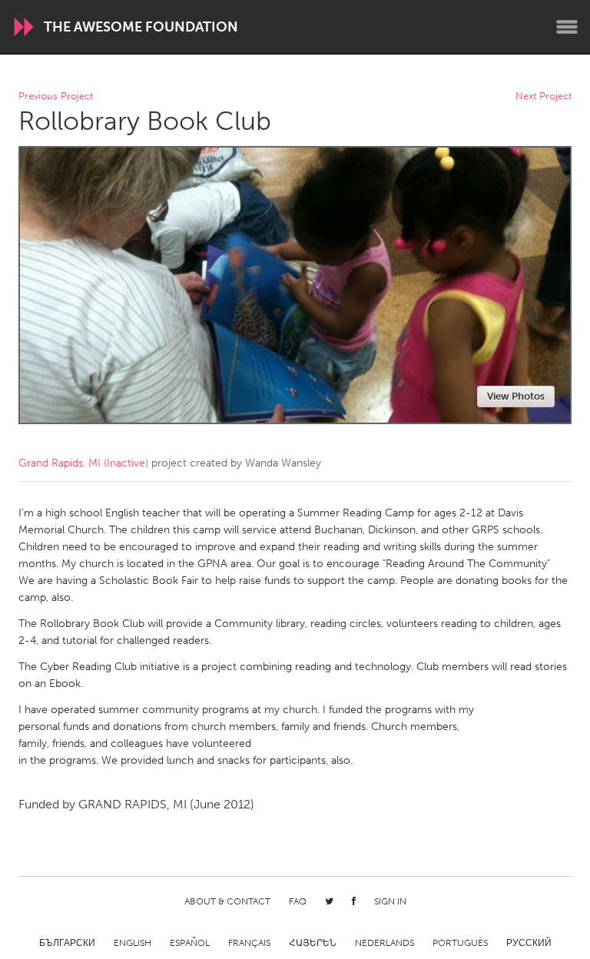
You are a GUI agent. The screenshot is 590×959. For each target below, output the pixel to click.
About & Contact (227, 901)
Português (460, 942)
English (132, 942)
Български (67, 942)
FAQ (298, 901)
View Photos (516, 396)
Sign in (390, 901)
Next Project (543, 96)
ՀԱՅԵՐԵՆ (312, 942)
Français (249, 942)
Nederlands (384, 942)
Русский (529, 942)
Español (190, 942)
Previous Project (55, 96)
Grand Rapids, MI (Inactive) (83, 463)
